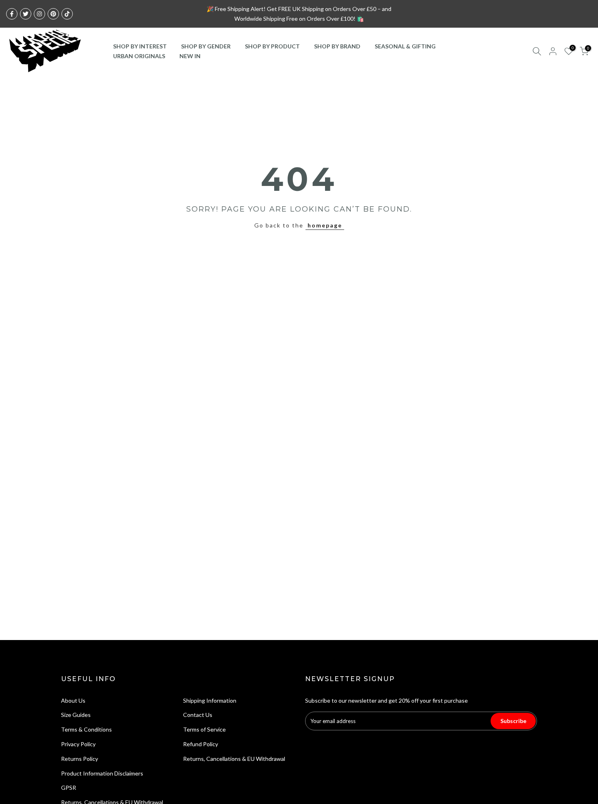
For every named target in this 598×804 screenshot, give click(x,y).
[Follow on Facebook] (11, 14)
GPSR (68, 787)
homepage (325, 225)
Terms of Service (204, 729)
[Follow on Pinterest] (53, 14)
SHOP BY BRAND (337, 46)
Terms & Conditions (86, 729)
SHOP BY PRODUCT (272, 46)
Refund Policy (200, 744)
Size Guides (76, 714)
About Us (73, 700)
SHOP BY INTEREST (140, 46)
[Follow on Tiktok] (67, 14)
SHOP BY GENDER (206, 46)
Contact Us (197, 714)
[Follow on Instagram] (39, 14)
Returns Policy (79, 758)
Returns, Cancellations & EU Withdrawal (234, 758)
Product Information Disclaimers (102, 773)
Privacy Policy (78, 744)
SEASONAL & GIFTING (405, 46)
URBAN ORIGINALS (139, 55)
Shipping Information (209, 700)
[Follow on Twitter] (25, 14)
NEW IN (190, 55)
